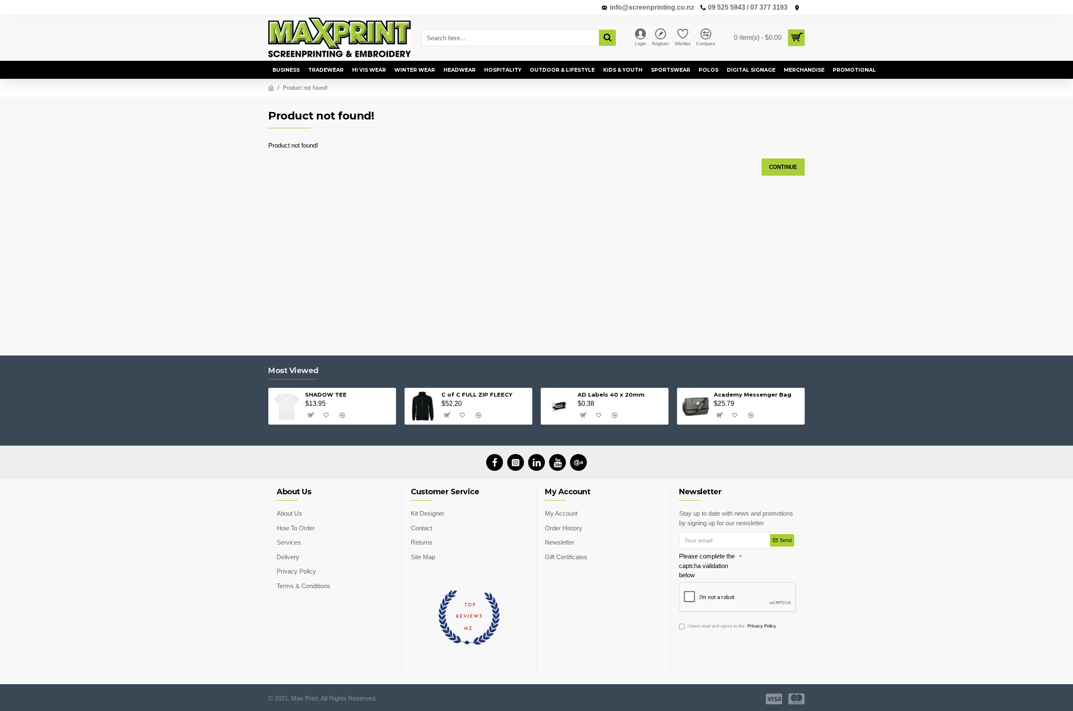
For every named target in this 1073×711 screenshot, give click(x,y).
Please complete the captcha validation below (707, 566)
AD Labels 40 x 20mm (611, 394)
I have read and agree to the (731, 625)
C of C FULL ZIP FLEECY (476, 394)
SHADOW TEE (326, 394)
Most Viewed (293, 370)
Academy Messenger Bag (752, 394)
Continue (783, 167)
